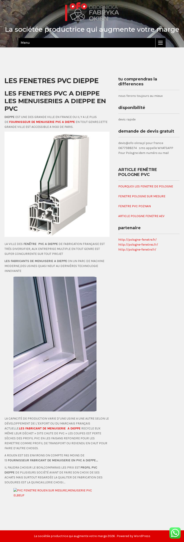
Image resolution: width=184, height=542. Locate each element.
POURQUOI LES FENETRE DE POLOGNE (145, 186)
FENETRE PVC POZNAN (134, 206)
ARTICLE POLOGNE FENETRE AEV (141, 216)
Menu (25, 42)
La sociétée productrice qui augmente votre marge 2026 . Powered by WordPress (92, 536)
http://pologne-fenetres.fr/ (138, 245)
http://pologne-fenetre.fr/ (137, 249)
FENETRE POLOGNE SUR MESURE (141, 196)
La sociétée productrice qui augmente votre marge (92, 29)
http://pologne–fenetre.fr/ (137, 240)
